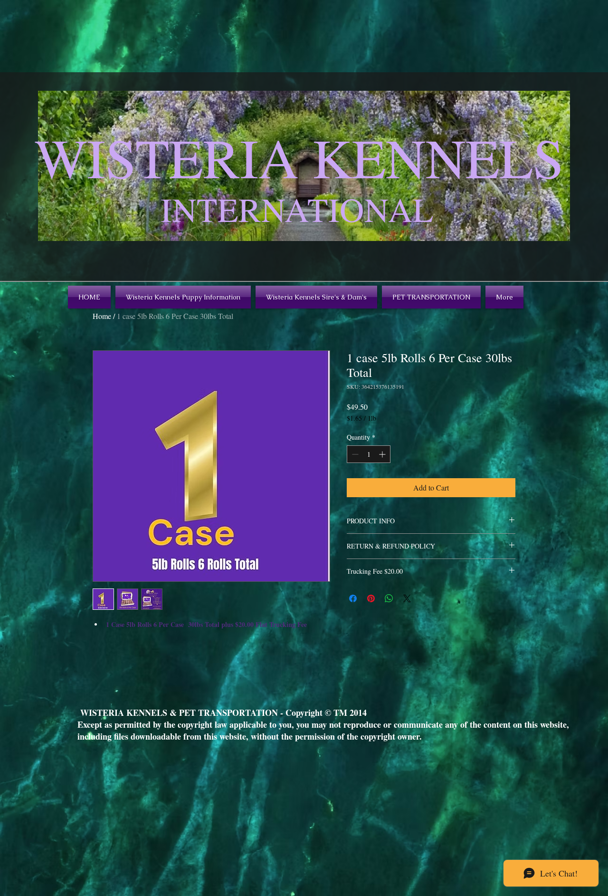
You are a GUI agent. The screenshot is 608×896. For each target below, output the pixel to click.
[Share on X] (407, 598)
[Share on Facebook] (353, 598)
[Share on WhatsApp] (389, 598)
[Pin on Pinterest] (371, 598)
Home (102, 316)
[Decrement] (354, 454)
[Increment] (383, 454)
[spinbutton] (368, 454)
